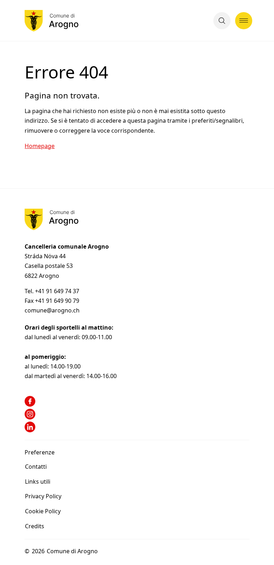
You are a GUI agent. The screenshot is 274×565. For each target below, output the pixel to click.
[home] (51, 20)
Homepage (40, 146)
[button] (221, 20)
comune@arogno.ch (52, 310)
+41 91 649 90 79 (57, 301)
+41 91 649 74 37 (58, 291)
